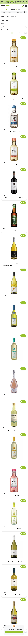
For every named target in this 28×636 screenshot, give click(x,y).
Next (23, 33)
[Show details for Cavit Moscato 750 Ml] (14, 382)
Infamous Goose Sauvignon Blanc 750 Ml (14, 562)
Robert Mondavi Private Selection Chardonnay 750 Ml (12, 264)
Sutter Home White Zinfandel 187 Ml (12, 496)
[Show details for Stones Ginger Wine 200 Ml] (14, 215)
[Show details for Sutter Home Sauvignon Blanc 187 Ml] (14, 84)
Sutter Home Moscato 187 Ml (10, 165)
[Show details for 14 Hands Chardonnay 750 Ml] (14, 612)
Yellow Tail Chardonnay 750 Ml (11, 298)
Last (25, 33)
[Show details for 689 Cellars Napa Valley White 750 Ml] (14, 182)
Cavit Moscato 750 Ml (8, 397)
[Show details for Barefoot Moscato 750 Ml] (14, 349)
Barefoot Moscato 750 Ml (9, 364)
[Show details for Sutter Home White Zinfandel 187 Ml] (14, 481)
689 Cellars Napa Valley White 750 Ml (13, 198)
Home (2, 16)
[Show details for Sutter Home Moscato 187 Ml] (14, 149)
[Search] (25, 12)
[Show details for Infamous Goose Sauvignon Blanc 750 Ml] (14, 546)
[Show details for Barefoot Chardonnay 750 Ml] (14, 316)
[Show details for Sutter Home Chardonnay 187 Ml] (14, 51)
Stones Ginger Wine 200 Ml (10, 230)
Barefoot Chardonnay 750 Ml (10, 331)
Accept (14, 632)
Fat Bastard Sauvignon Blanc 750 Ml (12, 594)
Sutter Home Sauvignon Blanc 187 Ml (13, 99)
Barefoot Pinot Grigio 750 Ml (10, 463)
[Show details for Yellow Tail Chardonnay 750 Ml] (14, 283)
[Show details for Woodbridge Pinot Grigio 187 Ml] (14, 415)
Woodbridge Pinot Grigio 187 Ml (11, 430)
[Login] (6, 9)
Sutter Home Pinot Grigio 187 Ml (11, 132)
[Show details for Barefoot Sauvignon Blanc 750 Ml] (14, 513)
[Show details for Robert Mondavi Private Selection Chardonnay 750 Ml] (14, 248)
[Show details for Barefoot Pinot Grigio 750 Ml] (14, 448)
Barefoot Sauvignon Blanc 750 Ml (12, 529)
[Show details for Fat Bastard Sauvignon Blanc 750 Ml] (14, 579)
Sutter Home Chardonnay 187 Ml (11, 66)
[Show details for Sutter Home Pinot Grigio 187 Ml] (14, 117)
